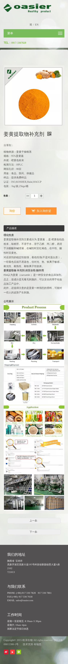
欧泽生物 (27, 640)
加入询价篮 (44, 210)
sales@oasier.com (24, 600)
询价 (12, 210)
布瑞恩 (37, 644)
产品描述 (12, 228)
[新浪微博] (6, 652)
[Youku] (12, 652)
